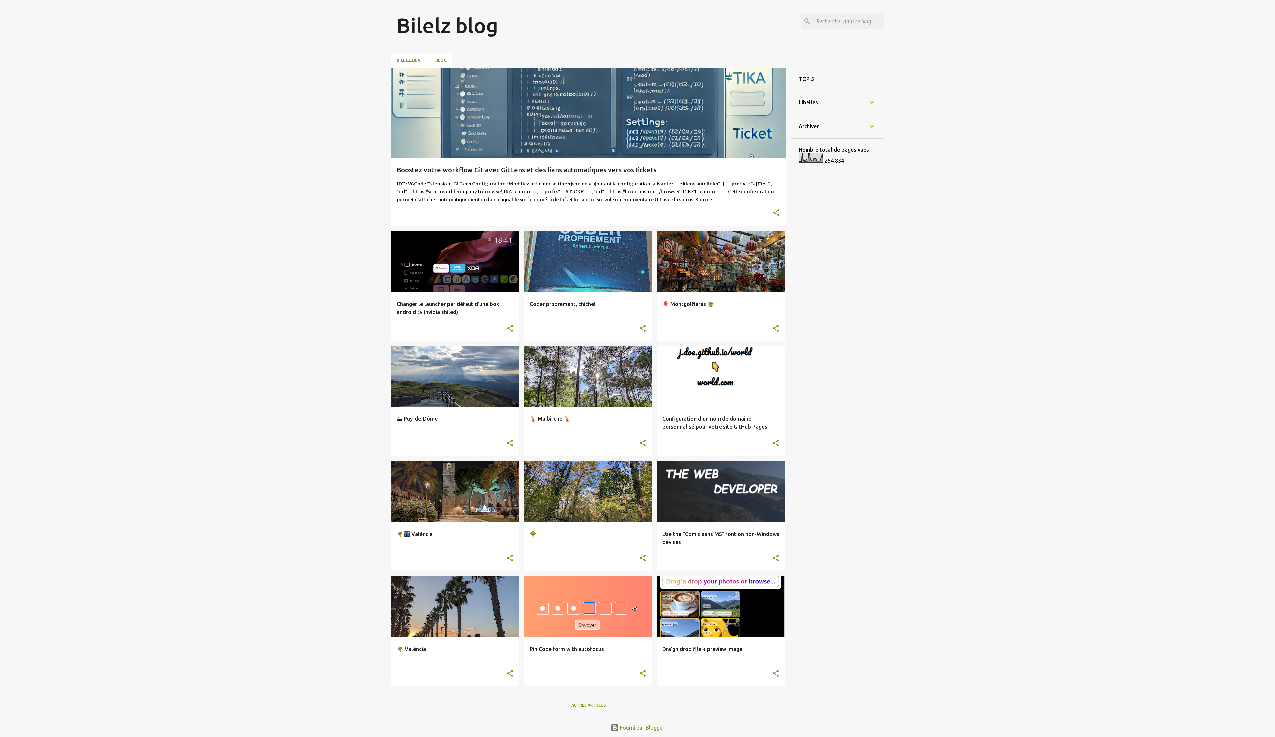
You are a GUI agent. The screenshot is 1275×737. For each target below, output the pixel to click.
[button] (776, 213)
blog (441, 60)
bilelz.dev (409, 60)
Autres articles (588, 705)
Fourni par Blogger (641, 728)
